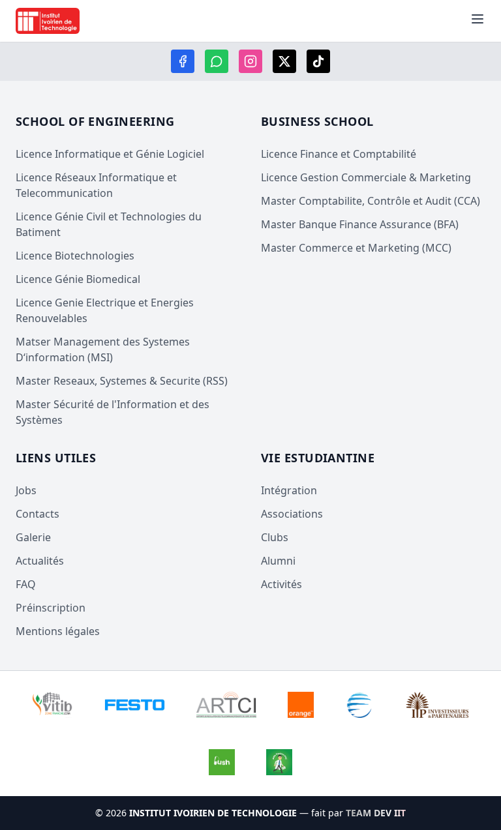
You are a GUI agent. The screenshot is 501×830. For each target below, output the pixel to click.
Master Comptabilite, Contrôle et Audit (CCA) (370, 201)
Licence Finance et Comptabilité (338, 154)
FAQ (26, 584)
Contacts (37, 514)
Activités (281, 584)
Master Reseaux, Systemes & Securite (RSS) (122, 381)
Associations (292, 514)
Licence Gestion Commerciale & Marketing (366, 177)
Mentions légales (58, 631)
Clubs (274, 537)
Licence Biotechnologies (75, 255)
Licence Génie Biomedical (78, 279)
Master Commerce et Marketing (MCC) (356, 248)
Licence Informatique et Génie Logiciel (110, 154)
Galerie (33, 537)
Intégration (289, 490)
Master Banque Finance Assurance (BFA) (360, 224)
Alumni (278, 561)
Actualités (40, 561)
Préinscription (50, 607)
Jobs (26, 490)
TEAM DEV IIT (376, 813)
